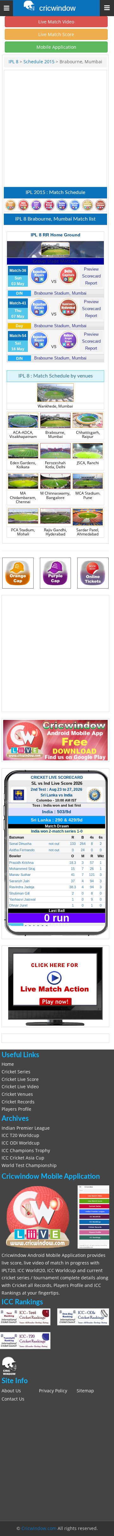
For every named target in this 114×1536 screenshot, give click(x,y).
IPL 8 (13, 62)
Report (91, 283)
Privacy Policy (53, 1391)
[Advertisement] (57, 128)
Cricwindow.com (39, 1528)
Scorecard (91, 276)
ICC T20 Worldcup (20, 1135)
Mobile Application (56, 47)
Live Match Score (56, 34)
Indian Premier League (26, 1128)
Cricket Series (16, 1072)
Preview (91, 269)
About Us (11, 1391)
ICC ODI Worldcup (21, 1143)
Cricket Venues (17, 1094)
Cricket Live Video (20, 1087)
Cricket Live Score (20, 1079)
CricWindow (57, 8)
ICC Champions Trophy (26, 1150)
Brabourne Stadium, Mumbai (60, 293)
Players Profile (16, 1109)
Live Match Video (56, 22)
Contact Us (13, 1399)
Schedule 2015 (38, 62)
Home (8, 1064)
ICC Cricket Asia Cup (23, 1158)
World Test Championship (29, 1165)
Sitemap (85, 1391)
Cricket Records (18, 1102)
